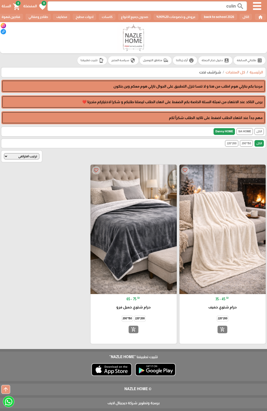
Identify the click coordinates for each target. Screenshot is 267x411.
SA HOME (244, 131)
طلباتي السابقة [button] (249, 60)
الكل (245, 17)
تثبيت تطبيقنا (92, 60)
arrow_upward (6, 389)
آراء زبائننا (185, 60)
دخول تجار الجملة (215, 60)
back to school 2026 (219, 17)
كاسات (107, 17)
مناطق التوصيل (155, 60)
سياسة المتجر (123, 60)
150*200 (246, 143)
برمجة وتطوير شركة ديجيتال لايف (133, 403)
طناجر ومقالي (38, 17)
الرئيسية (256, 72)
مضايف (61, 17)
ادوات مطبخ (84, 17)
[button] (34, 6)
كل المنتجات (235, 72)
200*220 (231, 143)
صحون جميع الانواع (134, 17)
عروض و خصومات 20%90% (176, 17)
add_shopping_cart (222, 329)
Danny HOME (224, 131)
